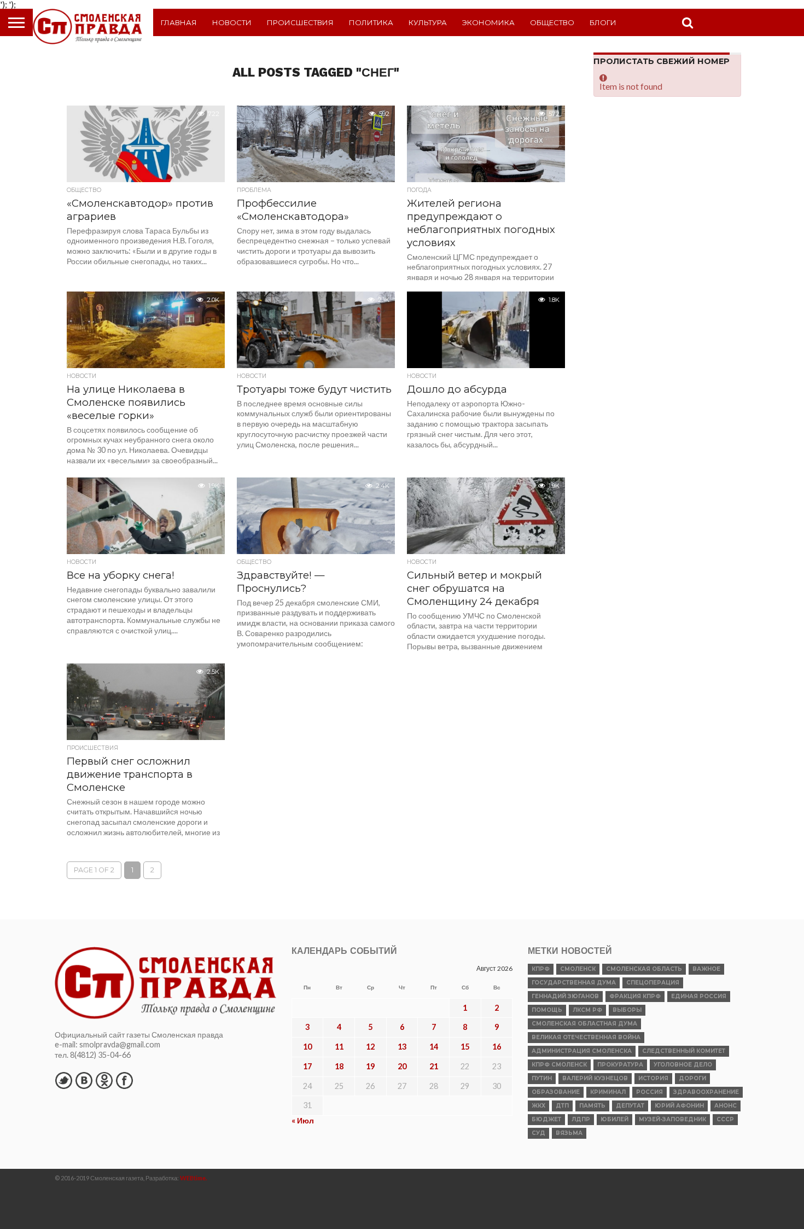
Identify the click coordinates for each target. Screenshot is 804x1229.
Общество (552, 22)
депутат (630, 1105)
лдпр (581, 1119)
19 (370, 1066)
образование (556, 1092)
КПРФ (541, 968)
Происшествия (300, 22)
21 (433, 1066)
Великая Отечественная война (586, 1037)
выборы (627, 1010)
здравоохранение (706, 1092)
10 (307, 1046)
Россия (649, 1092)
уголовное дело (683, 1064)
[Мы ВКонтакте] (83, 1080)
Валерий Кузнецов (595, 1078)
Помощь (547, 1010)
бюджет (546, 1119)
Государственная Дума (574, 982)
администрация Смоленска (582, 1051)
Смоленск (578, 968)
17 (307, 1066)
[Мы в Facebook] (124, 1080)
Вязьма (569, 1133)
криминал (608, 1092)
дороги (692, 1078)
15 (465, 1046)
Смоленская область (644, 968)
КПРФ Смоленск (559, 1064)
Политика (371, 22)
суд (538, 1133)
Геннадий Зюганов (565, 996)
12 (370, 1046)
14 (433, 1046)
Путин (542, 1078)
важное (706, 968)
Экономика (488, 22)
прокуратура (620, 1064)
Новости (232, 22)
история (653, 1078)
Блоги (603, 22)
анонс (725, 1105)
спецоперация (652, 982)
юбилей (614, 1119)
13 (402, 1046)
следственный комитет (683, 1051)
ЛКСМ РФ (587, 1010)
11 (339, 1046)
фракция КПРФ (635, 996)
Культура (428, 22)
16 (496, 1046)
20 (402, 1066)
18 (339, 1066)
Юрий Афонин (679, 1105)
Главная (179, 22)
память (592, 1105)
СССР (725, 1119)
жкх (538, 1105)
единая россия (698, 996)
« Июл (303, 1120)
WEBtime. (193, 1177)
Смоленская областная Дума (584, 1023)
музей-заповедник (672, 1119)
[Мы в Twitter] (63, 1080)
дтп (562, 1105)
